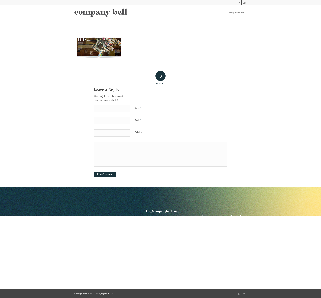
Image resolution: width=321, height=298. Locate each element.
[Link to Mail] (244, 2)
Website (138, 132)
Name (138, 107)
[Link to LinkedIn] (239, 2)
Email (138, 119)
